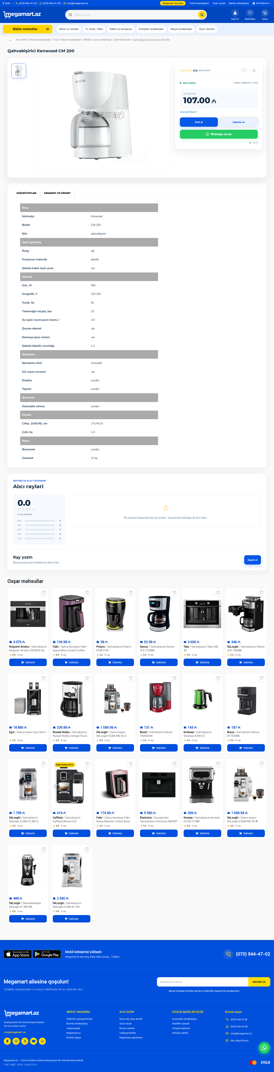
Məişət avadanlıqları (181, 29)
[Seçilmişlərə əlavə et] (244, 70)
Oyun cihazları (207, 29)
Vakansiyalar (73, 1028)
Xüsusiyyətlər (26, 193)
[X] (24, 1041)
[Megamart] (23, 15)
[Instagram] (16, 1041)
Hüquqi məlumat (181, 1028)
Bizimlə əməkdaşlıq (77, 1023)
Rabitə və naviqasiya (121, 29)
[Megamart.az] (21, 1013)
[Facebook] (7, 1041)
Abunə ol (259, 981)
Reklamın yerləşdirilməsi (79, 1019)
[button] (265, 15)
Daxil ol (252, 559)
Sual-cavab (125, 1023)
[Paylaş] (254, 70)
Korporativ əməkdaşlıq (184, 1019)
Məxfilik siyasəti (180, 1023)
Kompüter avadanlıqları (151, 29)
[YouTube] (33, 1041)
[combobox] (136, 15)
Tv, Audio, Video (94, 29)
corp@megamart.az (15, 1032)
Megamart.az (74, 1033)
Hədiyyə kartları (127, 1033)
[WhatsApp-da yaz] (264, 1047)
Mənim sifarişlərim (239, 3)
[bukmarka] (43, 593)
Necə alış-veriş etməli (130, 1019)
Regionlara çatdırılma (130, 1037)
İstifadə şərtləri (180, 1033)
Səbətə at (239, 122)
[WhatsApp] (42, 1041)
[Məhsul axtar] (202, 15)
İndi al (199, 122)
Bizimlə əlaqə (74, 1037)
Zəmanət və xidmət (57, 193)
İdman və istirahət (68, 29)
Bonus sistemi (127, 1028)
